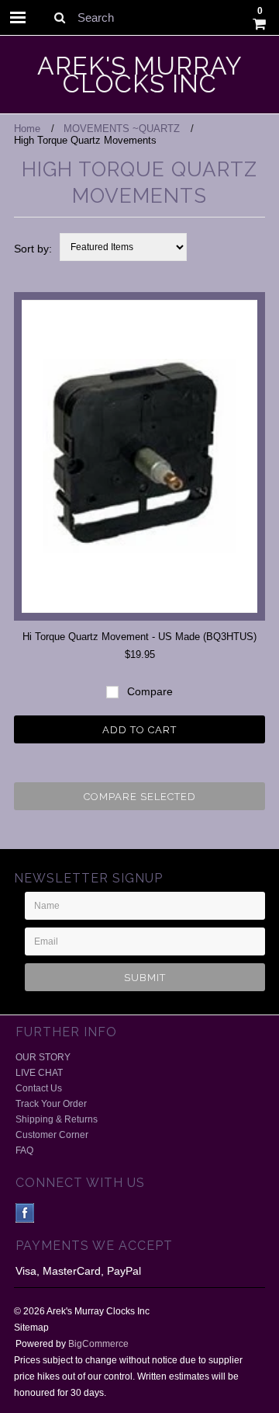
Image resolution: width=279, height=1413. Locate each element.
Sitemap (31, 1327)
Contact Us (39, 1088)
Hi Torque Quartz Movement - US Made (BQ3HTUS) (139, 636)
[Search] (59, 17)
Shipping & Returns (57, 1119)
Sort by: (33, 248)
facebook (25, 1213)
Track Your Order (51, 1103)
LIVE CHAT (39, 1072)
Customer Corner (52, 1134)
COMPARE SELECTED (140, 796)
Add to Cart (139, 730)
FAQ (24, 1150)
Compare (148, 691)
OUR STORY (43, 1057)
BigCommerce (98, 1343)
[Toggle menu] (18, 17)
